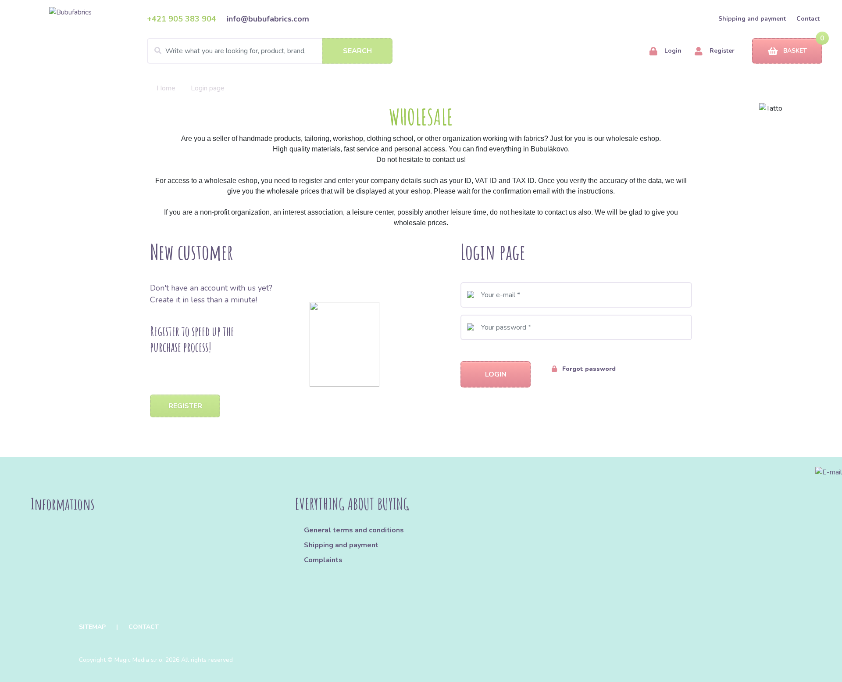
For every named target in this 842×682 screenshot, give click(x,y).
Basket (795, 51)
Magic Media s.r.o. (139, 660)
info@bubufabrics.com (268, 19)
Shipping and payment (752, 18)
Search (357, 51)
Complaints (323, 560)
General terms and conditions (354, 530)
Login (672, 51)
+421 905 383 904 (181, 19)
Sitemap (92, 627)
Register (721, 51)
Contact (808, 18)
